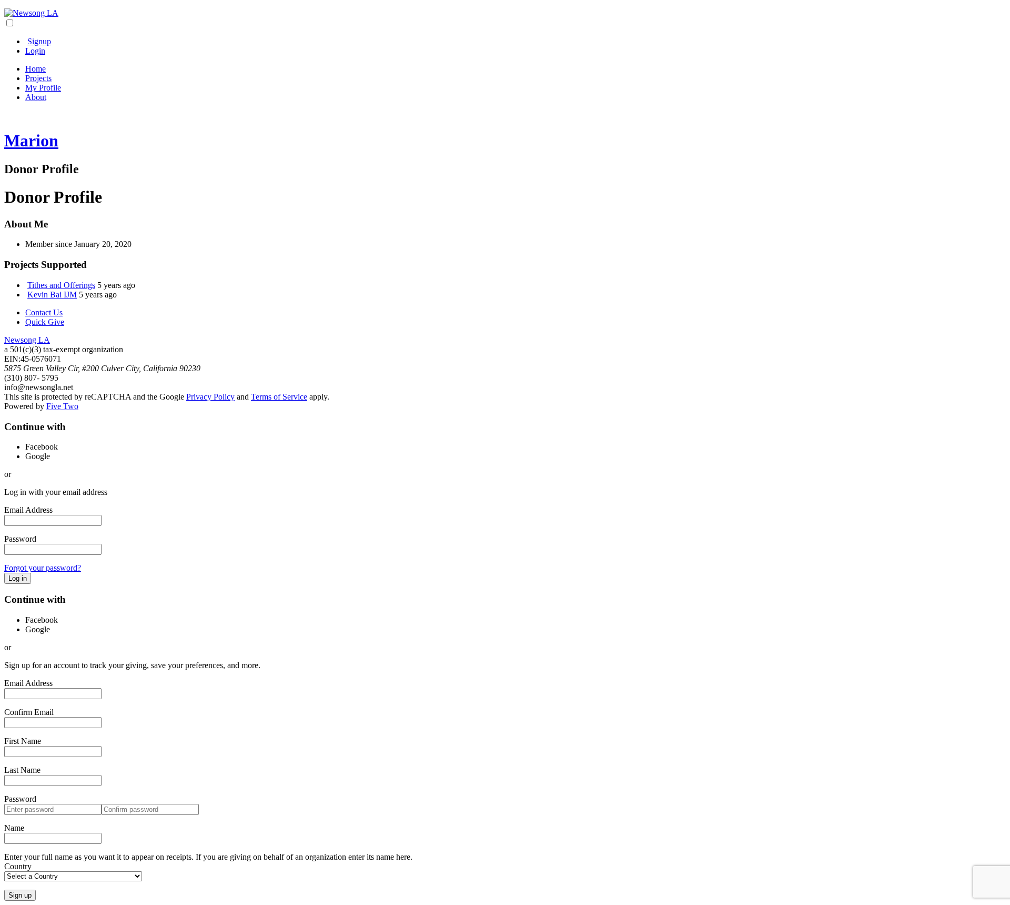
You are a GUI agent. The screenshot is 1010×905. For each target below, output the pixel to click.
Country (18, 866)
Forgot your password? (42, 567)
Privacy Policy (210, 396)
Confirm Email (29, 712)
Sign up (20, 895)
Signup (39, 41)
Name (14, 827)
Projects (38, 78)
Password (20, 538)
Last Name (22, 769)
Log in (17, 578)
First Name (22, 741)
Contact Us (44, 312)
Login (35, 50)
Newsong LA (27, 339)
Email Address (28, 509)
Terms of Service (279, 396)
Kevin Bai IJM (52, 294)
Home (35, 68)
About (35, 97)
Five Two (62, 406)
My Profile (43, 87)
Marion (31, 140)
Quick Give (44, 321)
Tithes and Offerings (61, 285)
